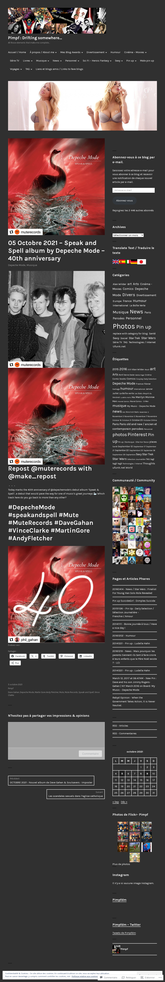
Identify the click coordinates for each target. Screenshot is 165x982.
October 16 (116, 420)
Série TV (14, 60)
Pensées (119, 318)
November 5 (129, 416)
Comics (128, 289)
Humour (115, 52)
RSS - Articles (120, 725)
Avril (121, 374)
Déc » (124, 801)
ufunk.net (118, 467)
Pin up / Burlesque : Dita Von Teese (133, 442)
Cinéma (148, 375)
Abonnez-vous (124, 200)
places (153, 441)
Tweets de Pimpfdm (124, 932)
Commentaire (90, 753)
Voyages (14, 69)
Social (124, 338)
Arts (136, 284)
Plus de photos (121, 864)
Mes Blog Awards (70, 52)
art (129, 284)
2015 (115, 369)
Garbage (116, 389)
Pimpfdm (119, 900)
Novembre (152, 416)
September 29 (118, 454)
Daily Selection (150, 379)
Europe (117, 301)
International (120, 305)
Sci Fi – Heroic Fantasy (96, 60)
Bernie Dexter (129, 375)
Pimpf (11, 688)
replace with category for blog (130, 333)
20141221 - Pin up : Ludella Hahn (131, 643)
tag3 (120, 463)
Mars (114, 401)
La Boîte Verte (137, 305)
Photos (124, 326)
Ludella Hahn (126, 397)
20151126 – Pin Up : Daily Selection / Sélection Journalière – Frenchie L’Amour (133, 612)
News (56, 60)
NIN (123, 412)
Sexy (117, 60)
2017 (129, 370)
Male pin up (147, 60)
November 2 (144, 412)
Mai (133, 397)
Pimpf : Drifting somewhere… (35, 38)
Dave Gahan (13, 692)
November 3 (118, 416)
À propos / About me (42, 52)
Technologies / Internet (142, 342)
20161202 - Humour (124, 635)
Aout (147, 369)
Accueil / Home (17, 52)
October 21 (126, 420)
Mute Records (71, 692)
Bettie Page (139, 375)
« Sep (115, 801)
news (117, 411)
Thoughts (149, 463)
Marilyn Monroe (145, 397)
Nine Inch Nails (132, 412)
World (129, 467)
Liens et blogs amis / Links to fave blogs (59, 69)
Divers (128, 294)
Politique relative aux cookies (85, 976)
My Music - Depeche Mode (141, 406)
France (127, 301)
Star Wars (148, 338)
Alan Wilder (119, 284)
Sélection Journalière (136, 459)
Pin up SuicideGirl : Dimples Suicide (133, 600)
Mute (61, 692)
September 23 (136, 450)
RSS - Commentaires (124, 733)
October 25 (137, 420)
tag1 (152, 459)
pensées (137, 429)
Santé (152, 333)
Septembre (130, 454)
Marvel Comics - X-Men (139, 401)
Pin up (130, 60)
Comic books (119, 378)
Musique (41, 60)
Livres (26, 60)
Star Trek (134, 338)
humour (126, 389)
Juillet (115, 393)
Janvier (149, 389)
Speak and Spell (86, 692)
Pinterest (137, 434)
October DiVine (150, 420)
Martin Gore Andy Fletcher (46, 692)
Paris (148, 312)
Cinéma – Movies (134, 52)
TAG (27, 69)
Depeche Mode (16, 265)
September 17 (139, 446)
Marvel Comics (123, 401)
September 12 (125, 446)
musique (119, 406)
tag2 (114, 463)
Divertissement (95, 52)
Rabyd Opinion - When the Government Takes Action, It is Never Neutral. (133, 701)
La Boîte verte (126, 393)
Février (147, 384)
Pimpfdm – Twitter (126, 924)
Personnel (71, 60)
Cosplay (139, 379)
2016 (123, 369)
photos (119, 434)
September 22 (122, 450)
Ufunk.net (119, 346)
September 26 (149, 450)
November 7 (141, 416)
